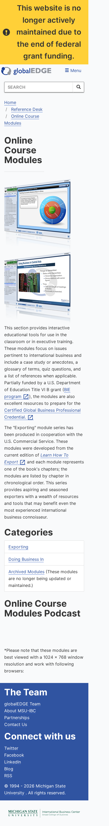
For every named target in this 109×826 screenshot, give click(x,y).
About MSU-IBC (20, 710)
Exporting (18, 546)
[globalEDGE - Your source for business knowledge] (26, 71)
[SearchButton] (78, 87)
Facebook (14, 755)
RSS (8, 775)
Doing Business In (26, 559)
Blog (8, 768)
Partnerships (16, 717)
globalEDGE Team (22, 703)
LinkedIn (12, 762)
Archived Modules (26, 571)
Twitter (11, 748)
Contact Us (15, 724)
